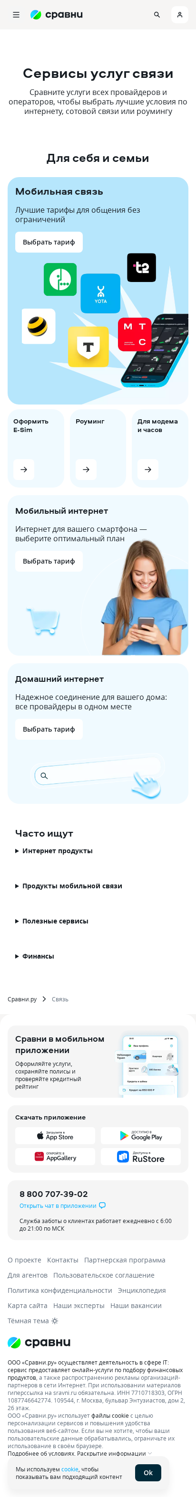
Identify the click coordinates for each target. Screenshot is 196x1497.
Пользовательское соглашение (104, 1275)
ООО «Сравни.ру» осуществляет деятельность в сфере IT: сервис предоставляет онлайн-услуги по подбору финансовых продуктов (95, 1369)
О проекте (24, 1259)
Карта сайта (28, 1305)
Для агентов (28, 1275)
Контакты (62, 1259)
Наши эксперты (79, 1305)
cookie (69, 1469)
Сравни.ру (22, 999)
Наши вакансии (136, 1305)
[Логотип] (39, 1342)
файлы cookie (110, 1415)
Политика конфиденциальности (60, 1290)
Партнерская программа (125, 1259)
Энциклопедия (142, 1290)
